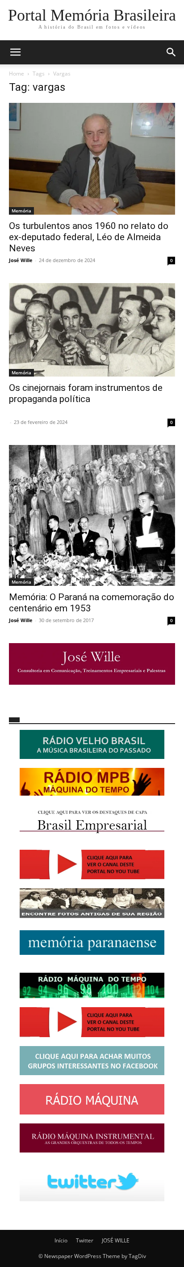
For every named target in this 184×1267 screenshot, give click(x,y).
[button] (15, 52)
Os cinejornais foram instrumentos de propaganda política (86, 393)
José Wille (21, 260)
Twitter (84, 1240)
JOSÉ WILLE (116, 1240)
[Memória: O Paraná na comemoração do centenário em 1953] (92, 515)
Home (16, 73)
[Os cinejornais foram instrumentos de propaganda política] (92, 330)
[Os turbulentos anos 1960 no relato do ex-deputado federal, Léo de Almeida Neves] (92, 159)
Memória (21, 211)
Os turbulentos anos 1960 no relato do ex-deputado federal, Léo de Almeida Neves (88, 237)
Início (60, 1240)
